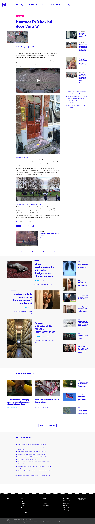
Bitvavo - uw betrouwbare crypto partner (30, 521)
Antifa (18, 226)
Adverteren (44, 503)
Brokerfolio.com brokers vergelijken (14, 521)
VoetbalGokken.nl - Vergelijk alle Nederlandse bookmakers (18, 523)
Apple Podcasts (69, 508)
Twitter (67, 499)
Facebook (67, 501)
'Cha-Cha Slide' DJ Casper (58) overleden (27, 459)
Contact (44, 499)
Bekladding (30, 226)
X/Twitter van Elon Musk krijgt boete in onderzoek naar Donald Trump (77, 93)
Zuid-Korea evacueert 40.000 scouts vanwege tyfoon (30, 457)
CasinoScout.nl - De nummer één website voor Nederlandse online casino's (52, 521)
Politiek (31, 5)
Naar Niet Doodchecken (47, 426)
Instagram (67, 503)
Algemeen (24, 5)
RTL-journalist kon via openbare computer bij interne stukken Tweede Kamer (34, 463)
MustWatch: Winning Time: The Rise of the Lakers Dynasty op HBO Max (35, 466)
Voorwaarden (45, 506)
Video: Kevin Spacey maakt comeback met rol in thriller (31, 445)
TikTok (67, 510)
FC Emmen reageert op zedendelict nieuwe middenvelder (31, 454)
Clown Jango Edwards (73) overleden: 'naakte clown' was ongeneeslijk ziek (35, 471)
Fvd (23, 226)
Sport (38, 5)
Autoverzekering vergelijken (28, 519)
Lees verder (38, 238)
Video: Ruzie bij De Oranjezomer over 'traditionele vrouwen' (76, 106)
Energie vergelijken (17, 519)
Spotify (67, 506)
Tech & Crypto (68, 5)
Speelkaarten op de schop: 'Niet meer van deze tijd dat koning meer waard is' (77, 97)
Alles (17, 5)
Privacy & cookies (46, 501)
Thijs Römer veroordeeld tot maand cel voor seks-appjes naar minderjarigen (32, 448)
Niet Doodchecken (56, 5)
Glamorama (45, 5)
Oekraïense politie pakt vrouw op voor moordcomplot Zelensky (32, 475)
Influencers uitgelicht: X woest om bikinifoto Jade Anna (30, 452)
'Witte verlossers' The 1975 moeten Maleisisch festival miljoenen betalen (76, 102)
